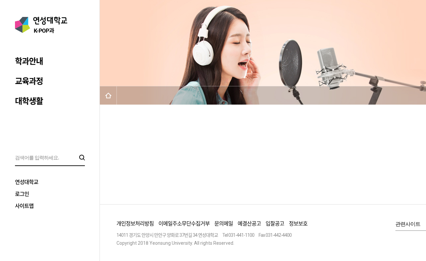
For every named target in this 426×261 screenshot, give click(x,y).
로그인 (22, 194)
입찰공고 (275, 223)
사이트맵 (24, 206)
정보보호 (298, 223)
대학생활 (29, 101)
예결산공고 (249, 223)
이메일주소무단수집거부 (184, 223)
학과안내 (29, 61)
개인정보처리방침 (135, 223)
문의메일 (223, 223)
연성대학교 (26, 182)
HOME (108, 95)
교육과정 (29, 81)
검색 (82, 157)
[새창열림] (420, 240)
